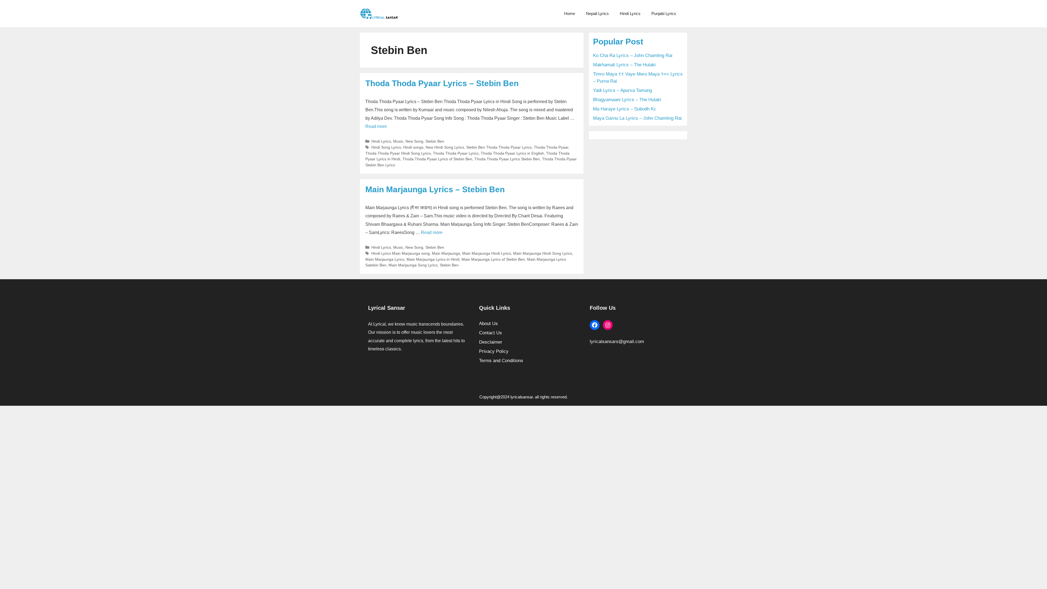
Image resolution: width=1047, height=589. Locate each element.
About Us (488, 323)
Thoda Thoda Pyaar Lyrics (456, 153)
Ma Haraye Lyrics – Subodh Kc (624, 109)
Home (569, 13)
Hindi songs (413, 147)
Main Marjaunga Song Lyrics (413, 265)
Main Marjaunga (446, 253)
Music (398, 141)
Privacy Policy (494, 351)
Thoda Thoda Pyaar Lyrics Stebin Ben (507, 159)
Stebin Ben (434, 141)
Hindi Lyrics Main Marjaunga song (400, 253)
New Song (414, 141)
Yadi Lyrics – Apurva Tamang (622, 90)
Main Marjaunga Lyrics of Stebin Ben (493, 259)
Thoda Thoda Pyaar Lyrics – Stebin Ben (442, 83)
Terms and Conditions (501, 360)
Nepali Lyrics (597, 13)
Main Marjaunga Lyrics (384, 259)
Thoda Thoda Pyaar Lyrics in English (512, 153)
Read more (376, 126)
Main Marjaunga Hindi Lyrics (486, 253)
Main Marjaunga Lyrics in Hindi (433, 259)
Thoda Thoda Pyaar (551, 147)
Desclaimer (490, 342)
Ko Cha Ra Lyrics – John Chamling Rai (632, 55)
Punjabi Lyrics (663, 13)
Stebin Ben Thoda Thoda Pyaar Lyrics (499, 147)
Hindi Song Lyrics (386, 147)
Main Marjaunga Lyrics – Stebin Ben (435, 189)
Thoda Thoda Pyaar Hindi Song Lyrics (398, 153)
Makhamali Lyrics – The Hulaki (624, 64)
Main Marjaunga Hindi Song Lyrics (542, 253)
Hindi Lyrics (630, 13)
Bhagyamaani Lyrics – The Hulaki (627, 99)
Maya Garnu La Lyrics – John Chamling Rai (637, 118)
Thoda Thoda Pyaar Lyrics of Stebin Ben (437, 159)
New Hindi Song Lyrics (445, 147)
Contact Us (490, 332)
